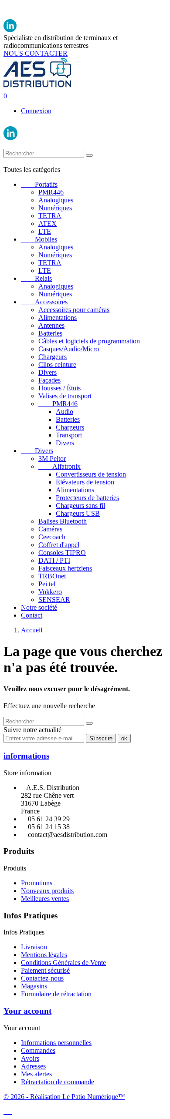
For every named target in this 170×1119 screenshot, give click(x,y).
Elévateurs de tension (85, 482)
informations (26, 755)
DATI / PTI (54, 560)
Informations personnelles (56, 1042)
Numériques (55, 208)
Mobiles (39, 239)
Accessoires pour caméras (73, 309)
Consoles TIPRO (62, 552)
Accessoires (44, 302)
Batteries (50, 333)
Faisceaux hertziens (65, 568)
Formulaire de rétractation (56, 994)
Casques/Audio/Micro (68, 349)
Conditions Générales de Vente (63, 962)
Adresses (33, 1066)
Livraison (34, 947)
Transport (69, 435)
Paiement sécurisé (45, 970)
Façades (49, 380)
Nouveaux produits (47, 890)
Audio (64, 411)
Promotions (36, 883)
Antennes (51, 325)
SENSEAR (54, 599)
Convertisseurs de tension (91, 474)
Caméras (50, 529)
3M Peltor (52, 458)
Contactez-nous (42, 978)
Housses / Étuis (59, 388)
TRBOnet (52, 576)
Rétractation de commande (57, 1081)
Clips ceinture (57, 364)
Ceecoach (51, 537)
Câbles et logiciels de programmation (89, 341)
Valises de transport (65, 396)
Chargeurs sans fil (80, 505)
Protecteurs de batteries (87, 497)
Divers (47, 372)
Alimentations (57, 317)
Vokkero (50, 591)
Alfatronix (59, 466)
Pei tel (46, 584)
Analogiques (55, 200)
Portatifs (39, 184)
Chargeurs (52, 356)
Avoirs (30, 1058)
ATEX (47, 223)
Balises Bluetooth (62, 521)
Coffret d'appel (58, 544)
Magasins (34, 986)
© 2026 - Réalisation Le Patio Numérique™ (64, 1096)
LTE (44, 231)
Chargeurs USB (78, 513)
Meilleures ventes (45, 898)
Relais (36, 278)
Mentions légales (44, 954)
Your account (27, 1010)
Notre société (39, 607)
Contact (31, 615)
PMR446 (51, 192)
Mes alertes (36, 1074)
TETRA (49, 215)
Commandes (38, 1050)
